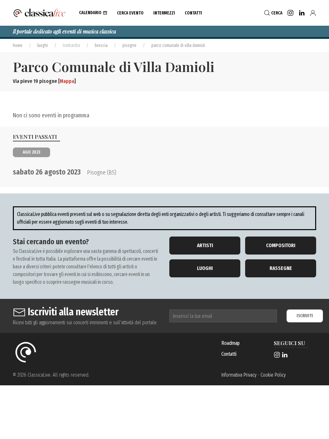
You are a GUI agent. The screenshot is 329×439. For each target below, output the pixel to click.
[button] (93, 13)
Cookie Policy (273, 375)
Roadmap (230, 343)
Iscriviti (305, 315)
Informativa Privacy (238, 375)
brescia (101, 45)
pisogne (129, 45)
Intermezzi (164, 13)
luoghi (42, 45)
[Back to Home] (39, 13)
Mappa (67, 81)
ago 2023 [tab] (31, 152)
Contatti (228, 354)
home (17, 45)
